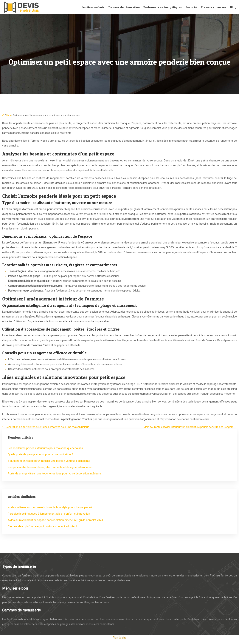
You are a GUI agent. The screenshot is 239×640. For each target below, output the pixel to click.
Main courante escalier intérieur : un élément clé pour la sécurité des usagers (188, 426)
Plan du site (119, 637)
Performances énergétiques (162, 7)
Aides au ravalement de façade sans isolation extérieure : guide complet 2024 (55, 520)
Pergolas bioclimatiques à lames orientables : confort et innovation (49, 513)
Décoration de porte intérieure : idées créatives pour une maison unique (47, 426)
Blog (233, 7)
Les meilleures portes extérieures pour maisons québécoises (45, 448)
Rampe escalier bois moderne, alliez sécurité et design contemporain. (50, 467)
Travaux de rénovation (124, 7)
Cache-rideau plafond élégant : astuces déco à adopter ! (42, 526)
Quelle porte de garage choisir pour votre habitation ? (40, 454)
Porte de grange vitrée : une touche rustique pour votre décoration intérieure (54, 473)
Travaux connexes (213, 7)
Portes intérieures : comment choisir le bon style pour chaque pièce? (50, 507)
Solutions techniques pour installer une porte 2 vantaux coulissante (49, 460)
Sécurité (191, 7)
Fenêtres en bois (93, 7)
